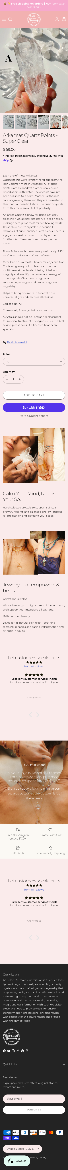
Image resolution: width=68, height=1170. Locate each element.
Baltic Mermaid (17, 342)
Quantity (9, 371)
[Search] (12, 19)
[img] (34, 662)
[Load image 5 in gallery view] (34, 70)
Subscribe (34, 1109)
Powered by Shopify (36, 1157)
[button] (31, 714)
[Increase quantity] (20, 379)
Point (6, 354)
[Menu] (4, 19)
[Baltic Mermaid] (34, 19)
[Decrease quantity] (6, 379)
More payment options (34, 415)
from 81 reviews (34, 666)
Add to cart (34, 395)
